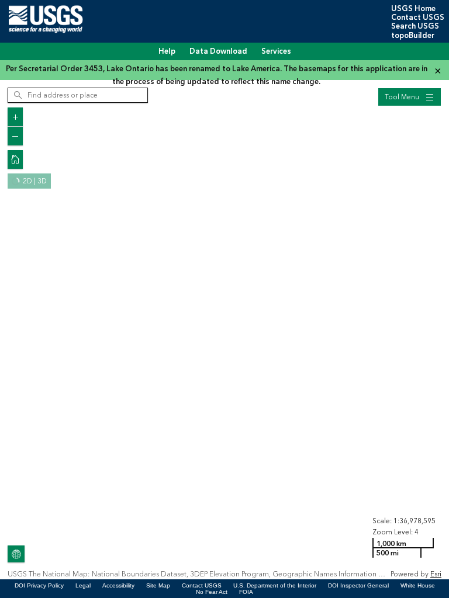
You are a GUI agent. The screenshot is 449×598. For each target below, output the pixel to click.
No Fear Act (211, 592)
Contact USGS (417, 17)
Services (276, 51)
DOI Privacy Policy (39, 585)
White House (417, 585)
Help (166, 51)
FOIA (246, 592)
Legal (83, 585)
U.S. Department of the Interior (274, 585)
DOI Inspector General (358, 585)
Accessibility (118, 585)
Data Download (218, 51)
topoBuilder (412, 35)
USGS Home (413, 8)
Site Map (158, 585)
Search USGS (415, 26)
